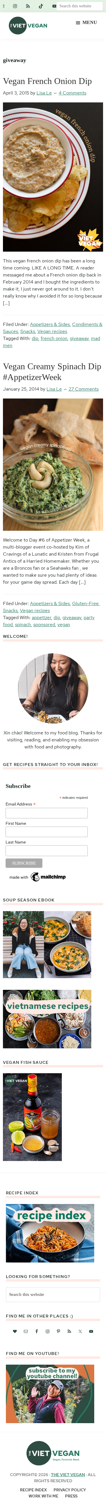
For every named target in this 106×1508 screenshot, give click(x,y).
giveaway (79, 338)
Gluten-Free (85, 603)
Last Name (16, 842)
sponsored (44, 624)
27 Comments (84, 389)
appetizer (41, 617)
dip (35, 338)
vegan (63, 624)
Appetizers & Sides (50, 324)
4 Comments (72, 93)
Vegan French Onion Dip (47, 81)
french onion (54, 338)
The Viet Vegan (68, 1474)
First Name (16, 823)
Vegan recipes (52, 331)
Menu (89, 22)
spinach (23, 624)
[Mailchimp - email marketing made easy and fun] (38, 873)
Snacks (27, 331)
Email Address (21, 804)
